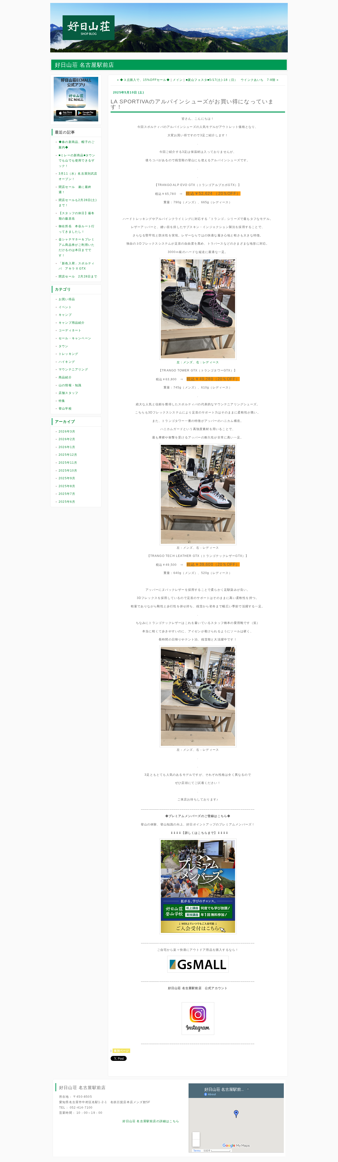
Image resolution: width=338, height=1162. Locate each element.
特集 (62, 401)
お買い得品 (67, 299)
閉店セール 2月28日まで (78, 276)
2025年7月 (67, 494)
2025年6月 (67, 501)
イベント (65, 307)
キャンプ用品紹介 (72, 322)
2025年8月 (67, 486)
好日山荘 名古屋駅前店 (84, 65)
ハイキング (67, 362)
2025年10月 (68, 470)
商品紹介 (65, 377)
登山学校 (65, 408)
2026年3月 (67, 431)
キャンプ (65, 315)
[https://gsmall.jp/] (198, 971)
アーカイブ (65, 421)
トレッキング (68, 354)
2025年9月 (67, 478)
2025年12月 (68, 454)
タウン (64, 346)
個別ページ (121, 1050)
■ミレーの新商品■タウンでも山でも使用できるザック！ (77, 161)
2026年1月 (67, 447)
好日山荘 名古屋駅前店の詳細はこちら (150, 1121)
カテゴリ (63, 289)
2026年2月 (67, 439)
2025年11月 (68, 462)
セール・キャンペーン (75, 338)
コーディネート (70, 330)
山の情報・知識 (70, 385)
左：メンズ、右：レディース (198, 362)
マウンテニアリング (73, 369)
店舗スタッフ (68, 393)
